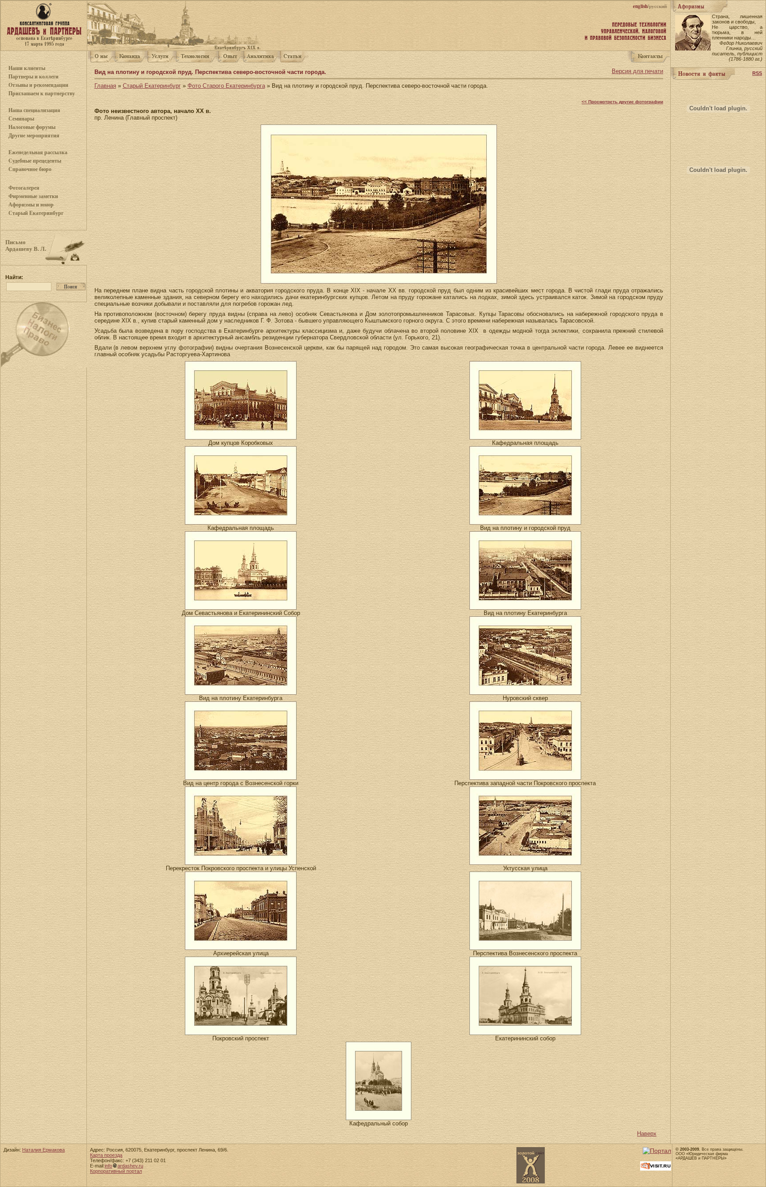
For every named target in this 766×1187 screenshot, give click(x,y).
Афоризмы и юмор (31, 205)
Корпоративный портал (116, 1171)
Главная (105, 85)
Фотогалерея (23, 188)
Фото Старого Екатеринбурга (226, 85)
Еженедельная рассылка (37, 152)
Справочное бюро (29, 169)
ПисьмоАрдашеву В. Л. (25, 245)
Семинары (21, 119)
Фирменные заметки (33, 196)
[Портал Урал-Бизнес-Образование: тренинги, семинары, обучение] (657, 1150)
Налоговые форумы (31, 127)
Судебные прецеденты (34, 161)
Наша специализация (34, 110)
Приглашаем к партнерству (41, 93)
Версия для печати (637, 71)
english (640, 6)
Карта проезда (106, 1155)
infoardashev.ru (124, 1165)
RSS (757, 73)
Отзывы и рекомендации (38, 85)
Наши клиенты (26, 68)
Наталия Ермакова (43, 1149)
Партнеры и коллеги (33, 77)
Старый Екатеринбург (35, 213)
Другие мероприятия (33, 135)
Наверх (647, 1133)
